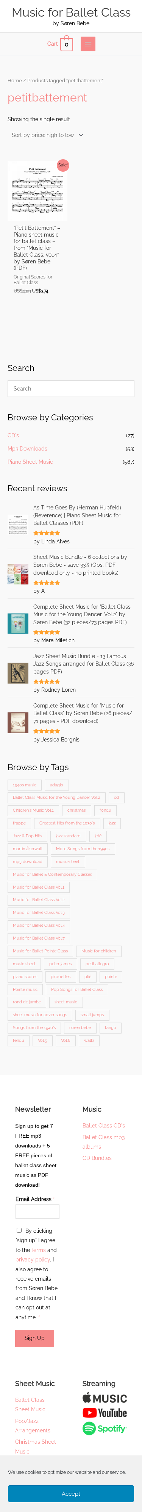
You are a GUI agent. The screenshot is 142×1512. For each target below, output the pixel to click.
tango (110, 1027)
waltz (89, 1040)
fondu (105, 810)
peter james (60, 963)
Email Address (35, 1199)
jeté (98, 836)
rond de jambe (27, 1002)
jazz (112, 823)
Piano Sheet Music (30, 462)
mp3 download (27, 861)
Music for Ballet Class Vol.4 (39, 925)
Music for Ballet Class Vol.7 (39, 938)
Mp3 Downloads (27, 449)
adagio (56, 785)
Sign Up (35, 1338)
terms (38, 1250)
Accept (71, 1493)
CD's (13, 435)
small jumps (92, 1014)
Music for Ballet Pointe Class (40, 951)
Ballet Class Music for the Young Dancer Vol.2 (56, 797)
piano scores (25, 976)
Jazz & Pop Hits (27, 836)
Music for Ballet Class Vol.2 (39, 899)
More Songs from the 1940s (82, 848)
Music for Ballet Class (71, 12)
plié (87, 976)
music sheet (24, 963)
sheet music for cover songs (40, 1014)
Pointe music (25, 989)
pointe (111, 976)
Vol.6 (65, 1040)
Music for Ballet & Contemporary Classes (52, 874)
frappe (19, 823)
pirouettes (60, 976)
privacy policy (33, 1260)
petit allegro (97, 963)
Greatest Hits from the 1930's (67, 823)
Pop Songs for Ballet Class (77, 989)
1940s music (24, 785)
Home (15, 80)
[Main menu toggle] (88, 44)
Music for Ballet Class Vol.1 (38, 887)
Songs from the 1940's (34, 1027)
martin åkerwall (27, 848)
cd (116, 797)
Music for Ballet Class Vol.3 (39, 912)
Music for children (98, 951)
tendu (18, 1040)
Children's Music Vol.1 (33, 810)
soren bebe (80, 1027)
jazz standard (68, 836)
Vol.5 (42, 1040)
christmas (76, 810)
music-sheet (68, 861)
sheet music (66, 1002)
